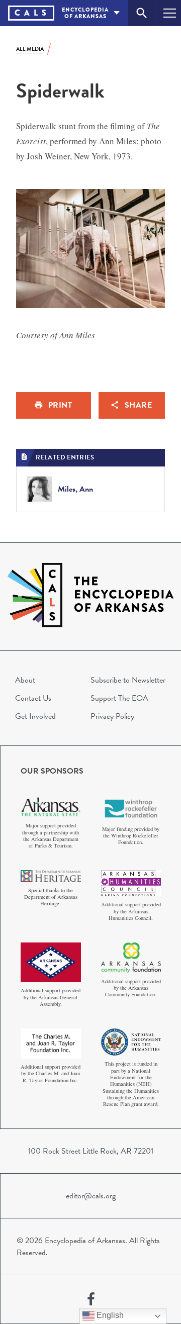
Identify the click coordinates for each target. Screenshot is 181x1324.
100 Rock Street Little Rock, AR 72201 (90, 1151)
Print (60, 405)
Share (138, 405)
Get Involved (35, 716)
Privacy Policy (112, 716)
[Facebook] (91, 1299)
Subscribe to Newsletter (127, 680)
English (109, 1315)
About (25, 680)
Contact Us (33, 698)
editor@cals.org (91, 1196)
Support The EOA (119, 698)
